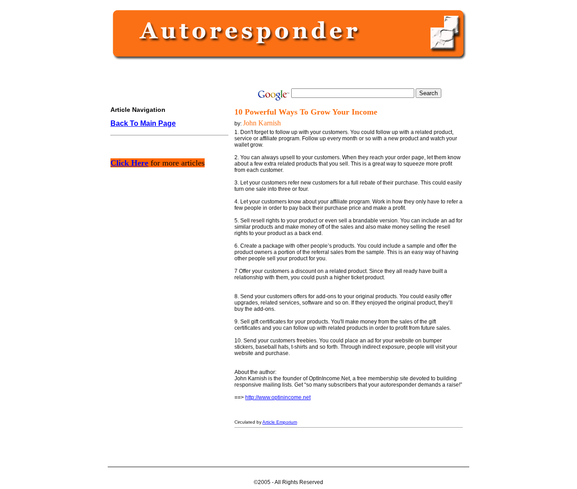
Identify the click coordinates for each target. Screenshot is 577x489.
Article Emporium (279, 422)
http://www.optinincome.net (278, 397)
